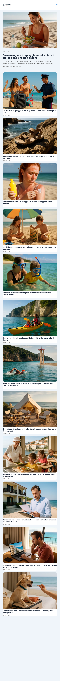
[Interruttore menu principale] (56, 5)
